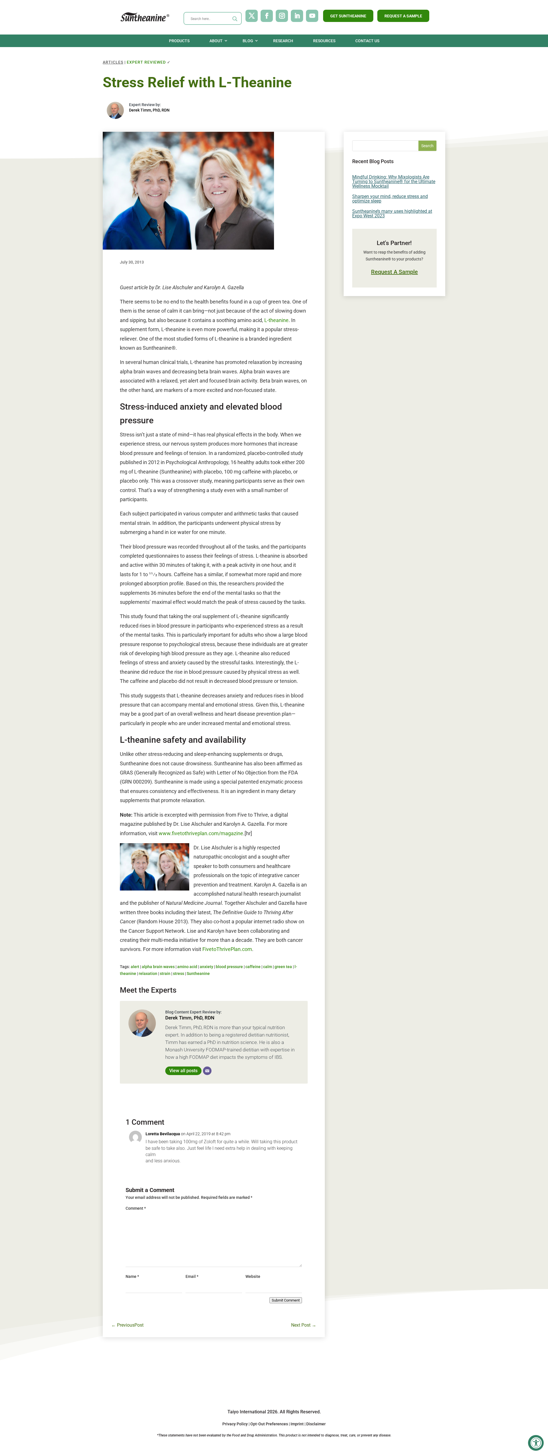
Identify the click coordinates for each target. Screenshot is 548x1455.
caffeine (253, 966)
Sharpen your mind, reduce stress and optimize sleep (390, 199)
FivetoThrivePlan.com (227, 949)
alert (135, 966)
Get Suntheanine (348, 16)
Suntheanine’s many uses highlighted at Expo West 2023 (392, 213)
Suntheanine (198, 973)
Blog (248, 41)
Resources (324, 41)
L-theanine (276, 320)
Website (252, 1276)
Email (192, 1276)
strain (165, 973)
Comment (136, 1208)
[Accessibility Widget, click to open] (536, 1443)
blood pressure (229, 966)
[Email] (207, 1071)
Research (283, 41)
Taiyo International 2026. (253, 1411)
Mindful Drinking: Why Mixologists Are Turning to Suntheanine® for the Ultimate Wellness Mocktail (393, 181)
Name (132, 1276)
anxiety (206, 966)
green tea (283, 966)
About (216, 41)
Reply (150, 1171)
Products (179, 41)
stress (178, 973)
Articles (113, 62)
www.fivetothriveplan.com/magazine (201, 833)
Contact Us (367, 41)
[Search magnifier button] (235, 19)
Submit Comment (286, 1300)
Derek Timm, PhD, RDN (149, 110)
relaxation (148, 973)
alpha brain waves (158, 966)
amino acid (187, 966)
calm (267, 966)
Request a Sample (403, 16)
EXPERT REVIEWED (146, 62)
